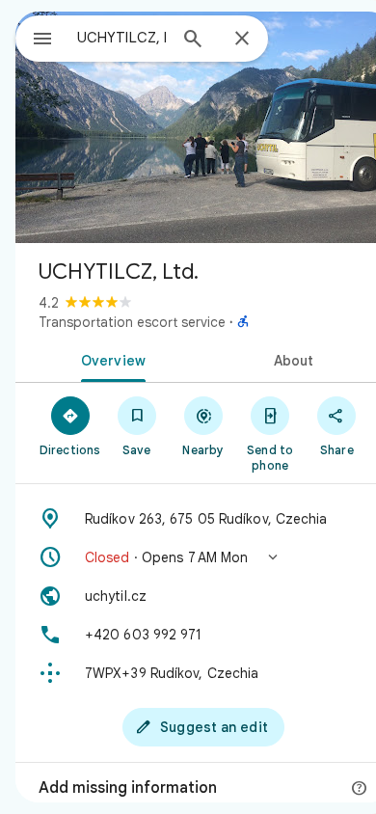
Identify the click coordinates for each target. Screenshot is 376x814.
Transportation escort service (132, 322)
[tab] (109, 359)
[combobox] (121, 37)
